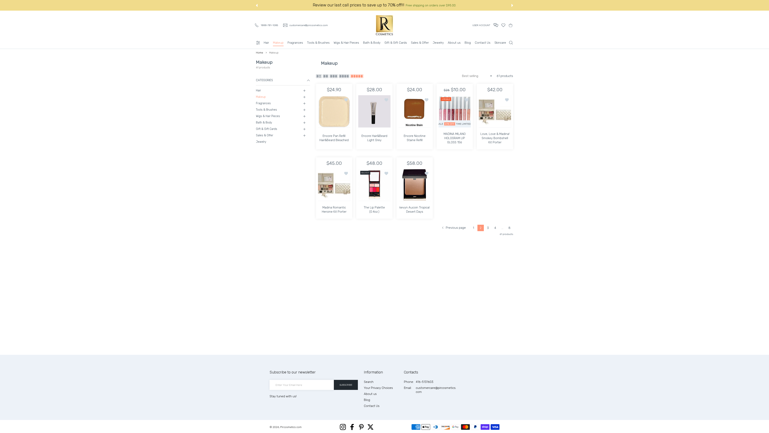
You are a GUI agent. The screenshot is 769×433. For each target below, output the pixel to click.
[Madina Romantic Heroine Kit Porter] (334, 185)
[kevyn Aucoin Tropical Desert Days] (415, 185)
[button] (496, 25)
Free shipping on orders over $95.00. (431, 5)
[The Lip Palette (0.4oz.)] (374, 185)
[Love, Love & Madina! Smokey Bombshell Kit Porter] (495, 111)
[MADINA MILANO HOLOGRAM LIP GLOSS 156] (455, 111)
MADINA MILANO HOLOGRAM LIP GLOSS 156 (455, 138)
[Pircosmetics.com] (384, 25)
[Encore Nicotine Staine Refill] (415, 111)
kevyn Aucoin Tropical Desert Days (415, 209)
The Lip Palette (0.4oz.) (374, 209)
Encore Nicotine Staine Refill (414, 138)
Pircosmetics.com (291, 427)
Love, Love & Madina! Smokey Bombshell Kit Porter (494, 138)
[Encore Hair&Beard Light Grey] (374, 111)
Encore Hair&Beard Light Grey (374, 138)
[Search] (511, 43)
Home (259, 52)
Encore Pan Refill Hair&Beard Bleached (334, 138)
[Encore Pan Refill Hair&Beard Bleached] (334, 111)
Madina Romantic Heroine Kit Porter (334, 209)
